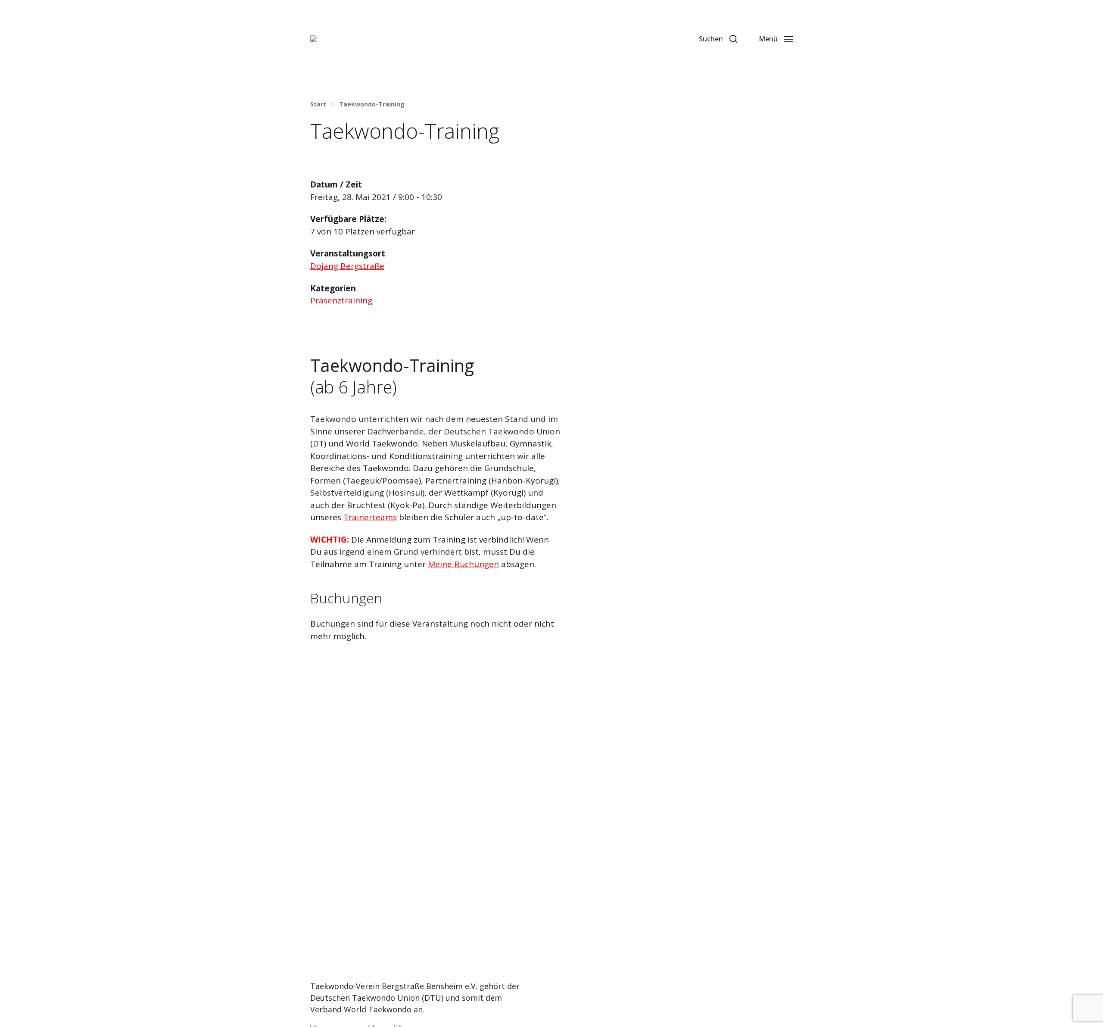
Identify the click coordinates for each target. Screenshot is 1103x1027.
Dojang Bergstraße (347, 266)
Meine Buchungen (463, 564)
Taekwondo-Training (372, 104)
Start (318, 104)
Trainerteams (370, 517)
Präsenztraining (341, 300)
